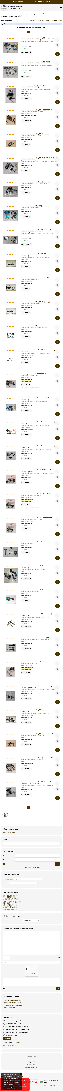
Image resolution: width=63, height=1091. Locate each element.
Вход (4, 832)
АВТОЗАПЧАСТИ (8, 905)
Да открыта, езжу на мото (13, 1023)
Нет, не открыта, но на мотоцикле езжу (18, 1029)
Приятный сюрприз (9, 1007)
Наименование (41, 20)
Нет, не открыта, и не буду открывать (17, 1032)
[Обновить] (59, 958)
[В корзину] (57, 54)
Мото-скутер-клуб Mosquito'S (13, 1000)
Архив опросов (15, 1042)
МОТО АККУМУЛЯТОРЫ (11, 901)
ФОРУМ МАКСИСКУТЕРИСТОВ (12, 1002)
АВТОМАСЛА (7, 903)
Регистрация (11, 832)
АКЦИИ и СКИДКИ (9, 908)
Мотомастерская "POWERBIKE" (13, 1005)
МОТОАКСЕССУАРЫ (9, 900)
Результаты (6, 1042)
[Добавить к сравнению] (57, 45)
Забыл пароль (27, 867)
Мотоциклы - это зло (12, 1035)
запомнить (8, 864)
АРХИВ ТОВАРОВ (9, 909)
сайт (50, 1085)
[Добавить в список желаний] (57, 39)
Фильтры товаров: (10, 24)
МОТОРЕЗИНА (8, 897)
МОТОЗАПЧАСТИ (9, 895)
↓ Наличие (53, 20)
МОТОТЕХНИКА (8, 906)
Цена (47, 20)
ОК (11, 1087)
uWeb (54, 1085)
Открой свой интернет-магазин (13, 1010)
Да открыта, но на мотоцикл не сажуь (17, 1026)
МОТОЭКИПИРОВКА (10, 902)
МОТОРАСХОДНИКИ (10, 898)
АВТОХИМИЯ (7, 904)
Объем (60, 20)
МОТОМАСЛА (8, 896)
